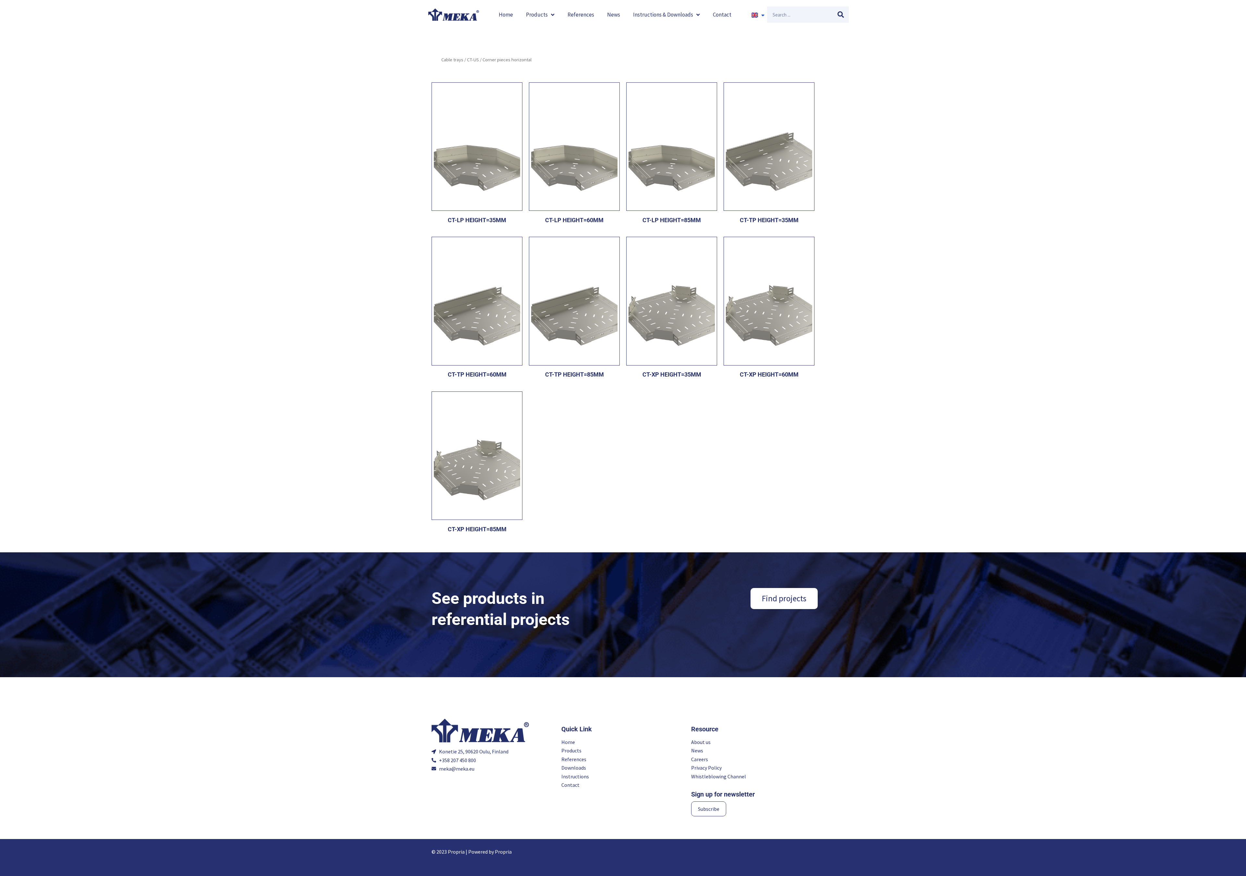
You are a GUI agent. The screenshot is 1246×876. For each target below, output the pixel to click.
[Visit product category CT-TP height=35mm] (769, 147)
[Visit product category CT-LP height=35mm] (477, 147)
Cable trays (452, 60)
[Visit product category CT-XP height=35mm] (672, 301)
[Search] (841, 14)
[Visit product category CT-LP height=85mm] (672, 147)
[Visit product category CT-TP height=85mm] (574, 301)
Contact (722, 14)
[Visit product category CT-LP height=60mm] (574, 147)
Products (537, 14)
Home (506, 14)
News (613, 14)
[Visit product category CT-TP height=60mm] (477, 301)
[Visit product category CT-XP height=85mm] (477, 456)
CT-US (473, 60)
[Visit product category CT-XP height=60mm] (769, 301)
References (581, 14)
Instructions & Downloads (663, 14)
